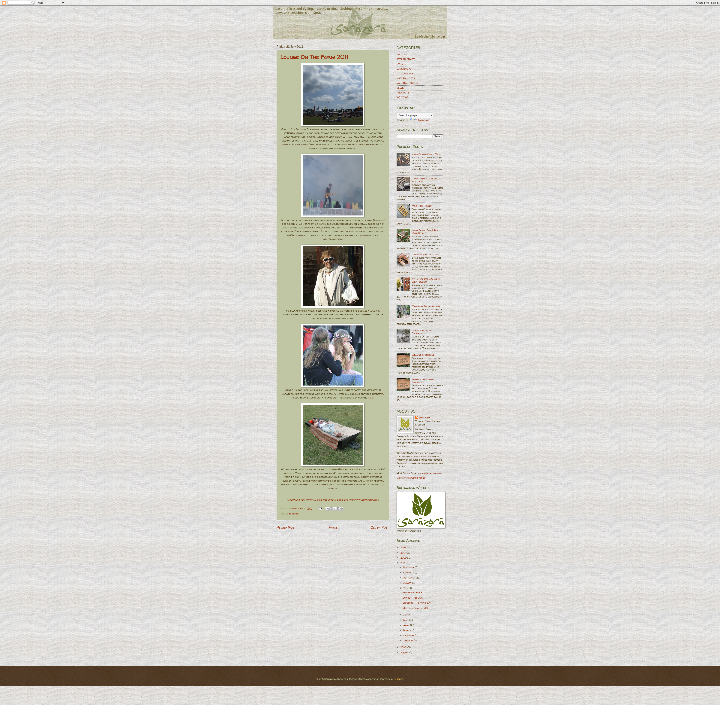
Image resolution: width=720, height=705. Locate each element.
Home (333, 527)
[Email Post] (320, 508)
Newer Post (286, 527)
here (371, 397)
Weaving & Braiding (423, 354)
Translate (424, 120)
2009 (403, 652)
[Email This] (327, 509)
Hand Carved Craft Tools (427, 154)
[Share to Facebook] (338, 509)
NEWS (400, 88)
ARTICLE (402, 54)
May (406, 619)
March (407, 630)
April (406, 625)
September (409, 577)
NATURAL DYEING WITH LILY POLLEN (426, 280)
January (408, 640)
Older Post (380, 527)
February (409, 635)
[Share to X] (334, 509)
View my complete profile (411, 477)
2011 (403, 563)
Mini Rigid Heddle (421, 205)
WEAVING (402, 97)
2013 (403, 552)
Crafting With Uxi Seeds (425, 254)
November (409, 567)
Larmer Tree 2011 (413, 597)
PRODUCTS (403, 92)
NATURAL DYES (406, 78)
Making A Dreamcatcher (426, 306)
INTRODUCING (405, 73)
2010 (403, 647)
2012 (403, 557)
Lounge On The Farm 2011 (314, 57)
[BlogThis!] (331, 509)
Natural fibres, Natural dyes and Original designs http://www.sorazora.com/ (333, 499)
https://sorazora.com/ (431, 473)
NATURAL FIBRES (407, 83)
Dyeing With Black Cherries (422, 332)
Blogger (398, 679)
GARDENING (404, 68)
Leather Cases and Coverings (423, 380)
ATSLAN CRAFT (406, 59)
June (406, 614)
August (407, 582)
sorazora (424, 417)
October (408, 572)
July (406, 588)
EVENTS (294, 513)
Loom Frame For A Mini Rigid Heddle (425, 231)
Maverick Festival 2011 (415, 608)
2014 (403, 547)
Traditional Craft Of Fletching (424, 180)
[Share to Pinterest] (341, 509)
